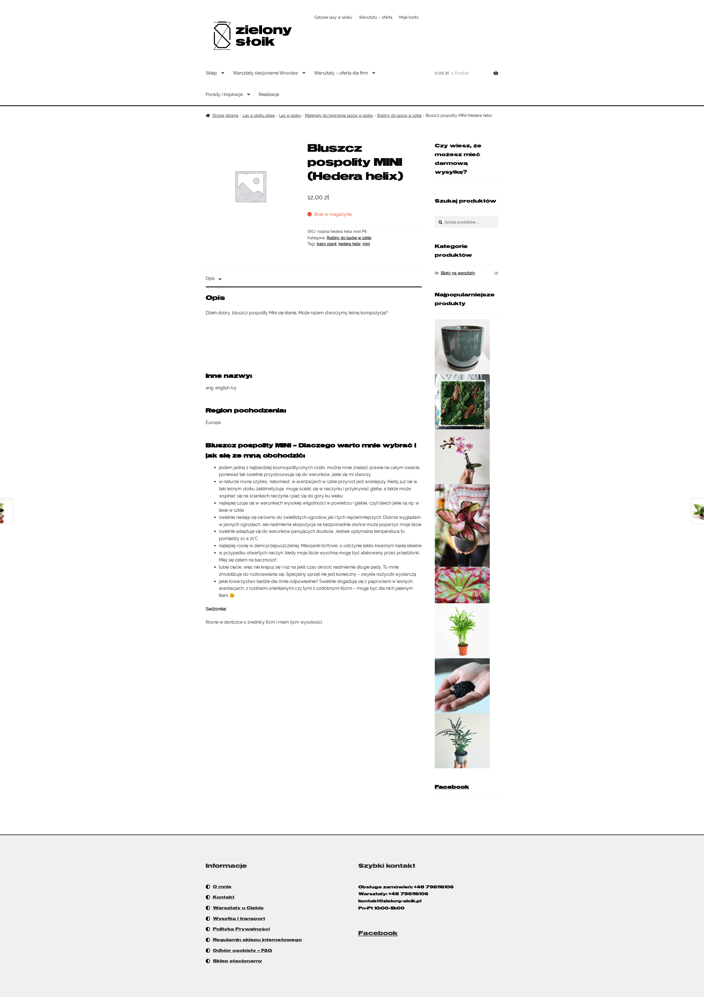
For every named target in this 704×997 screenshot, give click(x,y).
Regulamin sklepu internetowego (257, 940)
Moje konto (409, 17)
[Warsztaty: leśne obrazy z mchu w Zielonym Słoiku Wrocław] (466, 401)
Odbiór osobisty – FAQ (242, 950)
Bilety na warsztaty (458, 273)
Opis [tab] (210, 278)
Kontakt (223, 897)
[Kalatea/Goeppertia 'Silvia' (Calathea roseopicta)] (466, 525)
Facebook (452, 787)
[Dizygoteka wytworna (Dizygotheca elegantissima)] (466, 740)
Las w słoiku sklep (259, 115)
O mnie (222, 887)
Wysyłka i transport (239, 918)
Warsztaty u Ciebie (238, 908)
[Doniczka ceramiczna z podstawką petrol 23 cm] (466, 346)
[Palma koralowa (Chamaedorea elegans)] (466, 630)
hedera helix (350, 244)
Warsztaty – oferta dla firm (341, 73)
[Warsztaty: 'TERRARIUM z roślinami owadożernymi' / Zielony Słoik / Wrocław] (466, 585)
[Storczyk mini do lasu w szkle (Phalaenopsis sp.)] (466, 456)
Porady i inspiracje (224, 94)
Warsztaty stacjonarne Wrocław (265, 73)
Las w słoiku (290, 115)
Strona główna (225, 115)
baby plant (327, 244)
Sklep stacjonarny (237, 961)
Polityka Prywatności (241, 929)
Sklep (211, 73)
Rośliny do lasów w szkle (399, 115)
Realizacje (269, 94)
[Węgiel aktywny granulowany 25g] (466, 685)
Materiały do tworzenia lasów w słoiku (339, 115)
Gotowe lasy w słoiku (333, 17)
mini (366, 244)
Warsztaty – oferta (375, 17)
